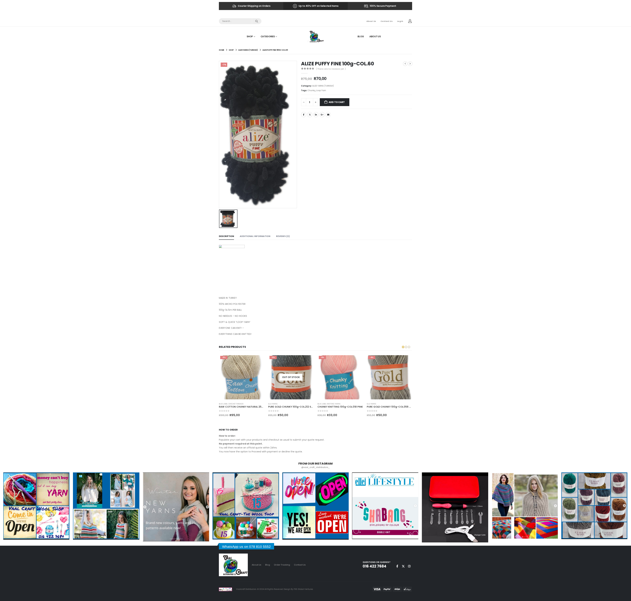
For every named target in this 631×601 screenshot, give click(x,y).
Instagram (409, 566)
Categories (268, 36)
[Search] (256, 21)
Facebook (303, 114)
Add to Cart (337, 102)
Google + (322, 114)
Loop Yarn (321, 90)
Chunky (311, 90)
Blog (361, 36)
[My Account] (410, 21)
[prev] (405, 63)
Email (328, 114)
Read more (259, 358)
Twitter (309, 114)
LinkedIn (316, 114)
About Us (371, 21)
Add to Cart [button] (308, 360)
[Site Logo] (315, 36)
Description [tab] (226, 236)
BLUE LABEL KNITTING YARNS (279, 404)
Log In (400, 21)
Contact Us (387, 21)
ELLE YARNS (223, 404)
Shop (250, 36)
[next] (410, 63)
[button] (403, 347)
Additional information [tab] (255, 236)
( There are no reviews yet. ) (331, 68)
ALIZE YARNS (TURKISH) (323, 85)
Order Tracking (282, 564)
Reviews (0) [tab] (283, 236)
